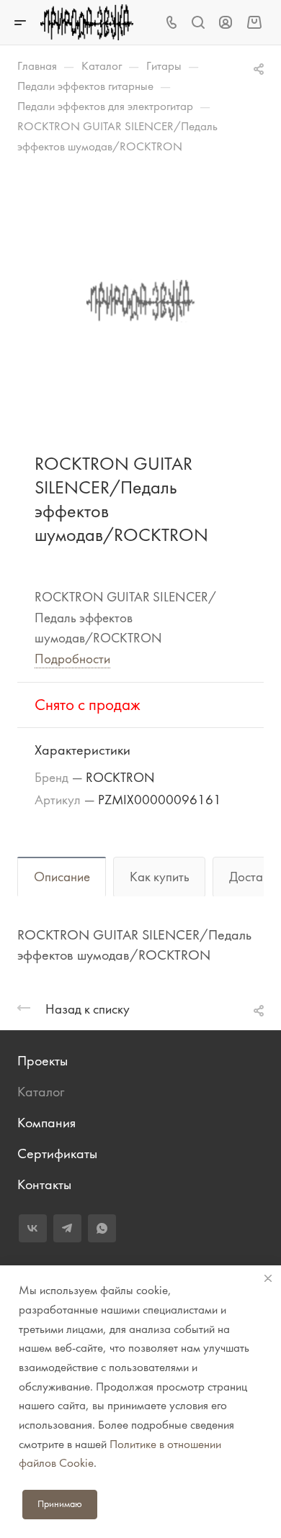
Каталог (40, 1092)
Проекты (42, 1061)
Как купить (159, 877)
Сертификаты (57, 1153)
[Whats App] (102, 1228)
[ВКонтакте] (33, 1228)
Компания (46, 1123)
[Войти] (225, 22)
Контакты (44, 1184)
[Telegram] (67, 1228)
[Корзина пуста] (254, 22)
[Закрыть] (268, 1278)
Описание (62, 877)
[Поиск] (198, 22)
